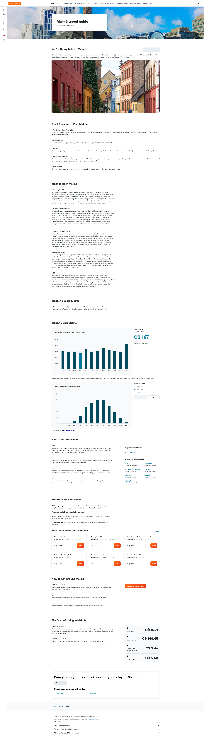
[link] (80, 545)
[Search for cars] (3, 19)
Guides (54, 706)
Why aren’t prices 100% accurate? (66, 733)
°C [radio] (153, 397)
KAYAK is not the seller (62, 725)
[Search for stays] (3, 14)
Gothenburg (59, 694)
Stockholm (92, 694)
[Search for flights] (3, 10)
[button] (3, 3)
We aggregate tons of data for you (66, 729)
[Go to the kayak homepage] (14, 3)
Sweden (60, 706)
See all (157, 531)
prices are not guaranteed (93, 719)
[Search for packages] (3, 23)
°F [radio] (140, 397)
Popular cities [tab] (61, 683)
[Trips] (3, 29)
